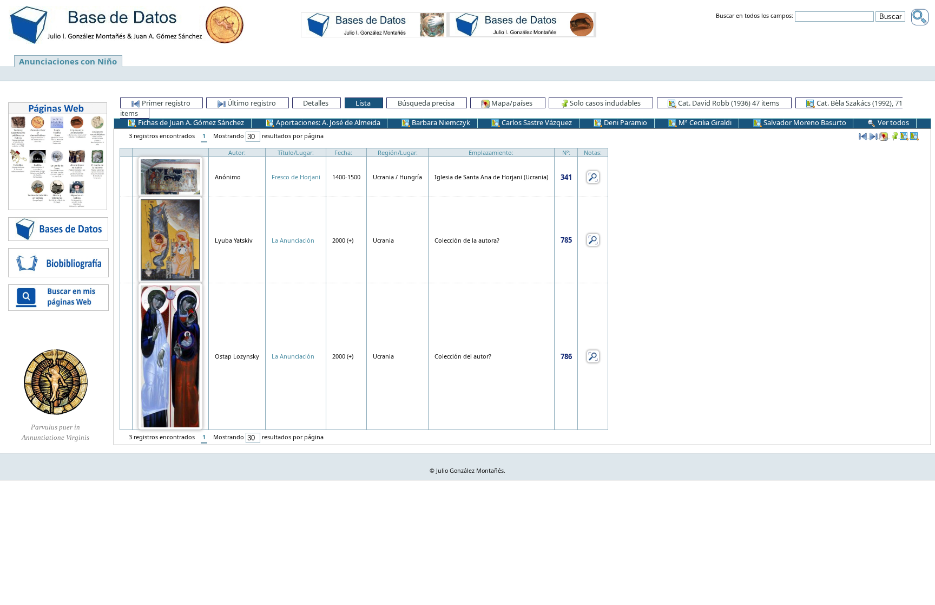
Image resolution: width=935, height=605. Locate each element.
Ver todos (892, 122)
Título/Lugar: (296, 152)
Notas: (593, 152)
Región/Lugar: (398, 152)
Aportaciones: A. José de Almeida (327, 122)
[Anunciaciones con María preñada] (374, 24)
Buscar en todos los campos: (754, 16)
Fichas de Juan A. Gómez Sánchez (190, 122)
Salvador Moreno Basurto (804, 122)
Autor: (237, 152)
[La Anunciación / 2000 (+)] (170, 239)
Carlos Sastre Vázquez (536, 122)
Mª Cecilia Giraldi (704, 122)
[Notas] (593, 176)
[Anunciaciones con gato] (521, 24)
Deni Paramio (624, 122)
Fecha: (343, 152)
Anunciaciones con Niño (68, 61)
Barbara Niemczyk (440, 122)
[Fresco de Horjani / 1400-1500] (170, 176)
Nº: (566, 152)
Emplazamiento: (491, 152)
